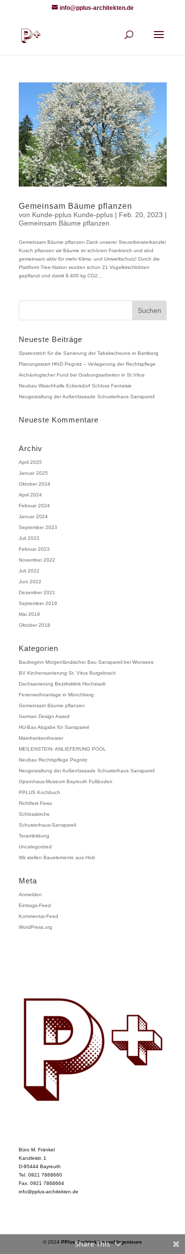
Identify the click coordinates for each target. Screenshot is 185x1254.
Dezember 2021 (37, 592)
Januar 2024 (33, 516)
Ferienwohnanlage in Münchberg (56, 694)
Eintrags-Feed (35, 905)
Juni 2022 (30, 581)
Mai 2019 (29, 614)
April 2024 (30, 494)
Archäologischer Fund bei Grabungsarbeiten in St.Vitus (82, 375)
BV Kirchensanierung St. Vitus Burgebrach (67, 673)
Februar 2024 (34, 505)
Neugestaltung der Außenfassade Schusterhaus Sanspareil (86, 396)
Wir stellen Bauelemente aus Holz (57, 857)
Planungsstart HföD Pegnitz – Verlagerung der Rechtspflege (87, 364)
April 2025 (30, 462)
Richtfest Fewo (35, 803)
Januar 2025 (33, 473)
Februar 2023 (34, 549)
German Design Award (44, 716)
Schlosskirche (34, 814)
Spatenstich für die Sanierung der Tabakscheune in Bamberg (88, 353)
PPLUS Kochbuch (39, 792)
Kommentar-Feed (38, 916)
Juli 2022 (29, 570)
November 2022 (37, 560)
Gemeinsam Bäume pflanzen (75, 206)
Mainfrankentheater (41, 738)
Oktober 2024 (34, 484)
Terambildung (34, 835)
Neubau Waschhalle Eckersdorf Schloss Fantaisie (75, 385)
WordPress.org (35, 927)
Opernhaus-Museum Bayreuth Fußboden (65, 781)
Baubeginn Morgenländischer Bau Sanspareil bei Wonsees (86, 662)
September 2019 (38, 603)
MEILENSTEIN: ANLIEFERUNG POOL (62, 749)
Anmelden (30, 894)
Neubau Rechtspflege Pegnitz (53, 759)
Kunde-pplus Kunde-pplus (72, 215)
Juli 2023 (29, 538)
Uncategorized (35, 846)
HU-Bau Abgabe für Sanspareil (54, 727)
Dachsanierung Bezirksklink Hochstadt (62, 683)
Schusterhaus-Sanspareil (47, 825)
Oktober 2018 (34, 625)
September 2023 (38, 527)
